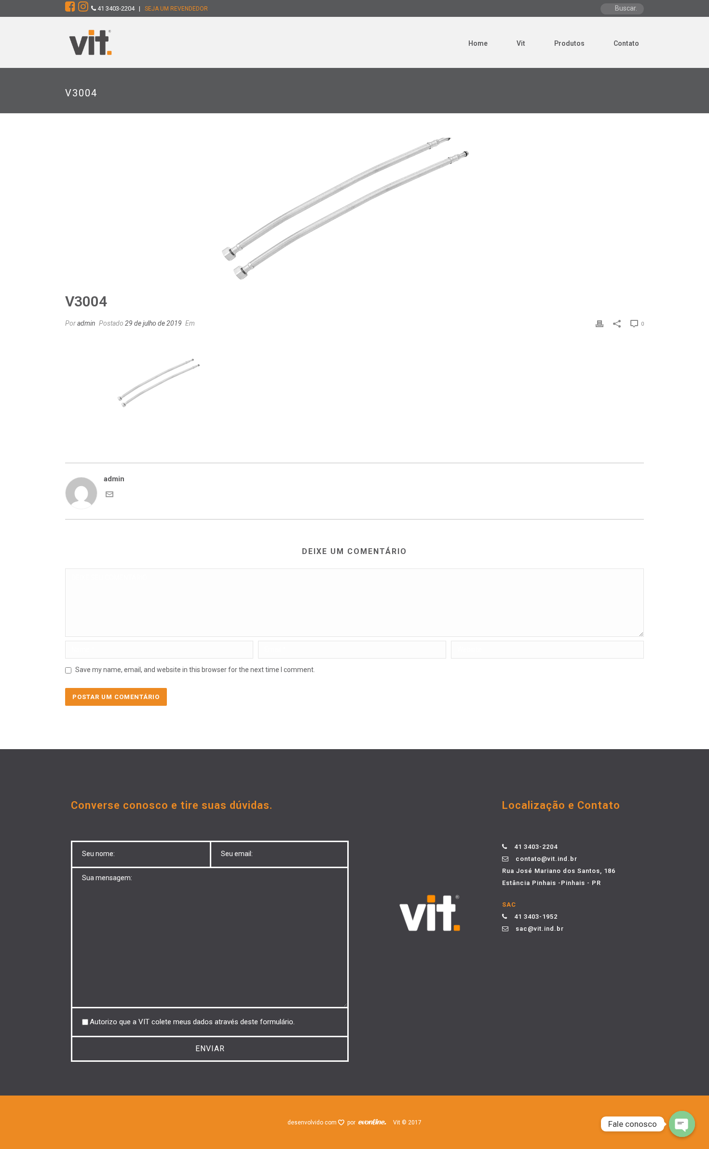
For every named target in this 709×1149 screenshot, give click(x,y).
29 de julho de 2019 (153, 323)
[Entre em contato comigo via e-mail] (109, 495)
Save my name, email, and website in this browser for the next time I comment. (195, 670)
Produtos (569, 43)
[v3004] (354, 210)
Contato (626, 43)
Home (478, 43)
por (352, 1122)
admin (86, 323)
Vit (521, 43)
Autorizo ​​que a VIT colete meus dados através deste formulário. (192, 1021)
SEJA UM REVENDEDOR (176, 8)
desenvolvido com (312, 1122)
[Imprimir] (599, 323)
